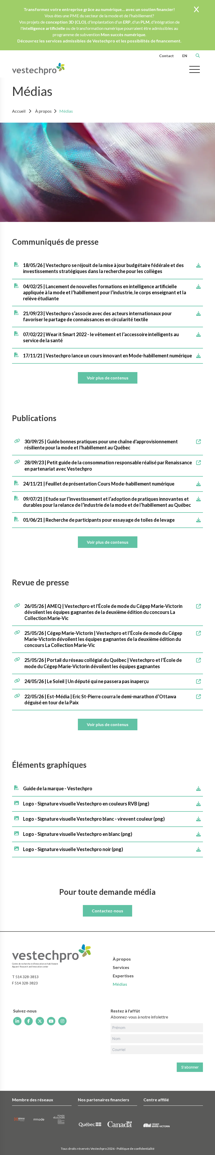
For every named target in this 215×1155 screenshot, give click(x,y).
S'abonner (189, 1067)
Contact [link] (166, 55)
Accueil (18, 110)
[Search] (198, 55)
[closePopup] (196, 9)
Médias (66, 110)
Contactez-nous (107, 910)
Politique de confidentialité (135, 1149)
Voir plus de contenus (107, 377)
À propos (43, 110)
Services (121, 967)
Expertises (123, 975)
